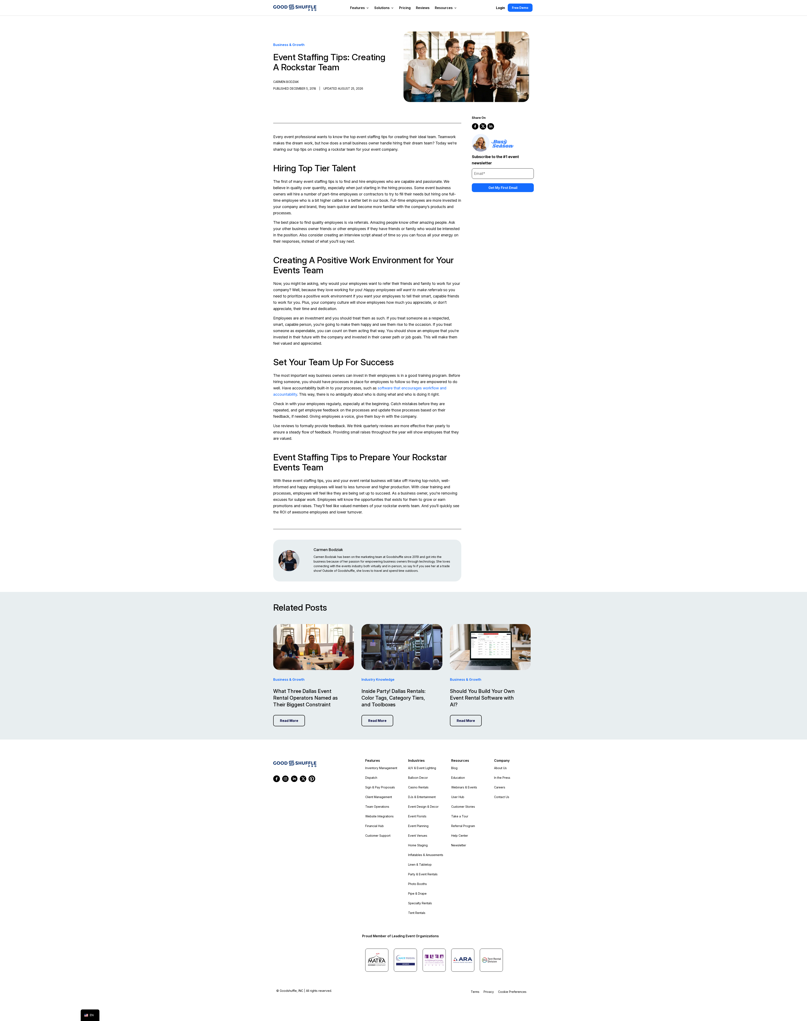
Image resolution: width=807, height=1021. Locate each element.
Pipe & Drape (417, 893)
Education (458, 777)
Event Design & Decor (423, 806)
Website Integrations (379, 816)
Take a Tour (459, 816)
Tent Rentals (416, 913)
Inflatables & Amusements (425, 855)
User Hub (457, 797)
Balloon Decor (418, 777)
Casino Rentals (418, 787)
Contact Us (501, 797)
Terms (475, 992)
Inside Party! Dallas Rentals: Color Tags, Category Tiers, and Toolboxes (393, 698)
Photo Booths (417, 884)
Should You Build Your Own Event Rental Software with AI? (482, 698)
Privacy (489, 992)
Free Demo (520, 7)
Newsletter (458, 845)
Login (500, 8)
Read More (289, 721)
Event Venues (417, 835)
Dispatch (371, 777)
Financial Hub (374, 826)
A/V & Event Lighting (422, 768)
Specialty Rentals (420, 903)
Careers (499, 787)
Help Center (459, 835)
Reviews (423, 8)
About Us (500, 768)
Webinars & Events (464, 787)
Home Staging (418, 845)
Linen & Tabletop (420, 864)
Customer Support (377, 835)
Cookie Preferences (512, 992)
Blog (454, 768)
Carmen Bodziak (328, 549)
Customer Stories (463, 806)
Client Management (378, 797)
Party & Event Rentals (423, 874)
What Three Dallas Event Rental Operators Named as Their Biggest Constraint (305, 698)
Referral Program (463, 826)
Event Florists (417, 816)
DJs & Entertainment (422, 797)
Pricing (405, 8)
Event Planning (418, 826)
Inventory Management (381, 768)
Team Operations (377, 806)
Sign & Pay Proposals (380, 787)
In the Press (502, 777)
